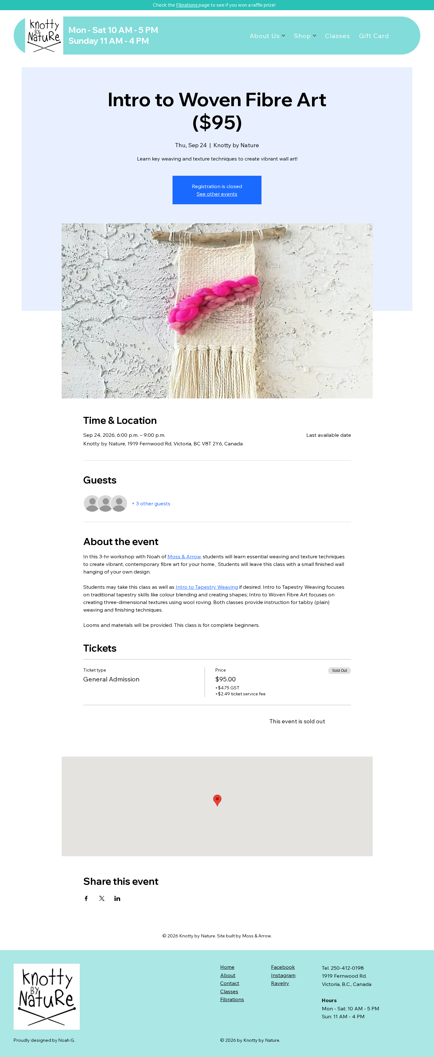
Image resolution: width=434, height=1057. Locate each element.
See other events (217, 194)
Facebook (283, 967)
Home (227, 967)
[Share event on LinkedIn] (117, 898)
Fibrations (187, 5)
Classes (229, 991)
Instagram (283, 975)
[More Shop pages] (314, 35)
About (227, 975)
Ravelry (280, 983)
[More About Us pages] (283, 35)
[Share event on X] (102, 898)
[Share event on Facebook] (86, 898)
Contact (229, 983)
